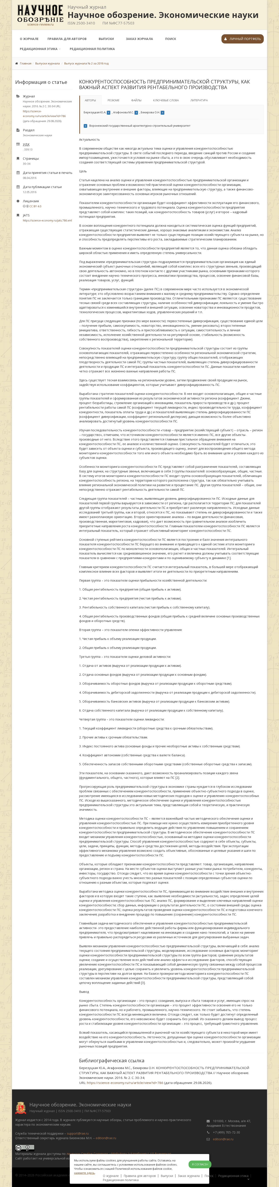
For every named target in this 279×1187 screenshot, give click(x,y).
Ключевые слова (166, 100)
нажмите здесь (84, 1173)
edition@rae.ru (106, 1138)
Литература (199, 100)
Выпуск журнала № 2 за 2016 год (86, 63)
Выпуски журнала (47, 63)
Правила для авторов (67, 39)
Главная (25, 63)
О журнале (29, 39)
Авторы (90, 100)
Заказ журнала (139, 39)
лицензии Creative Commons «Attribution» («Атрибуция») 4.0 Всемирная (118, 1154)
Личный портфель (245, 39)
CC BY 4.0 (35, 206)
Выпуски (106, 39)
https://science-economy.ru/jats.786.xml (47, 220)
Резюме (113, 100)
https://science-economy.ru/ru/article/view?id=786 (125, 1082)
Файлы (136, 100)
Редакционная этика (39, 49)
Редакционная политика (92, 49)
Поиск (170, 39)
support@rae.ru (78, 1133)
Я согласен (200, 1164)
